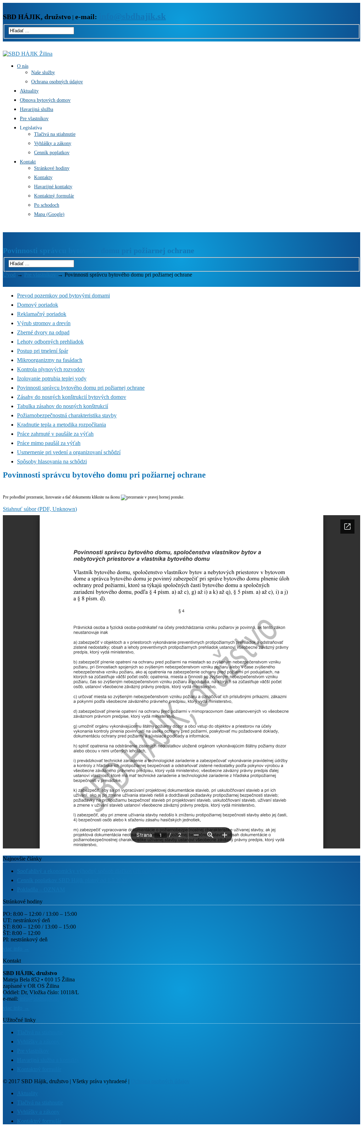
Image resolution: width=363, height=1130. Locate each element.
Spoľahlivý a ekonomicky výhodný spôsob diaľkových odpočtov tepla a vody (104, 871)
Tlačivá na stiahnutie (55, 134)
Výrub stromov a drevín (44, 323)
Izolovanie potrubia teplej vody (51, 378)
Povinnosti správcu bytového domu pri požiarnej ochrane (81, 388)
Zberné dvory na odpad (43, 332)
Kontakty (43, 177)
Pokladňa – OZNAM (41, 889)
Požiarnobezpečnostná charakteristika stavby (67, 415)
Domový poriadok (37, 305)
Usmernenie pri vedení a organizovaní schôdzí (69, 452)
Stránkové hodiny (51, 168)
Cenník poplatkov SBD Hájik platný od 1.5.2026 (72, 880)
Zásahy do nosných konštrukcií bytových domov (71, 397)
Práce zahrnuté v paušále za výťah (55, 434)
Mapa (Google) (49, 214)
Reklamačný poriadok (41, 314)
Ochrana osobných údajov (57, 81)
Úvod (9, 275)
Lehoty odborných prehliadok (50, 342)
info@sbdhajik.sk (39, 999)
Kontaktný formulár (54, 196)
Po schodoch (46, 205)
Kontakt (28, 162)
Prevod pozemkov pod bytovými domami (63, 296)
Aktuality (29, 91)
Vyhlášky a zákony (52, 143)
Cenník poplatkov (51, 152)
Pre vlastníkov (34, 118)
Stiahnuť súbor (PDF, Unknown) (40, 509)
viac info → (16, 949)
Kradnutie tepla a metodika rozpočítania (61, 425)
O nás (22, 66)
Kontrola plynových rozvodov (51, 369)
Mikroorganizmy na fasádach (49, 360)
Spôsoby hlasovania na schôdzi (52, 461)
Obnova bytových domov (45, 100)
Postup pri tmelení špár (42, 351)
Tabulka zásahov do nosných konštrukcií (62, 406)
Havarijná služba (36, 109)
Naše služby (43, 72)
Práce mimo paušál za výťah (48, 443)
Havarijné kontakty (53, 186)
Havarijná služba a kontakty (48, 1060)
